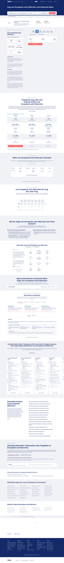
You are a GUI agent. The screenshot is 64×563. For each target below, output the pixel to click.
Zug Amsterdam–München (48, 493)
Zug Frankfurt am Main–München (12, 487)
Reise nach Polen (50, 546)
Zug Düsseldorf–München (11, 493)
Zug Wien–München (35, 491)
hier (41, 181)
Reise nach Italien (50, 548)
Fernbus (16, 1)
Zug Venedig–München (36, 507)
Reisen (48, 540)
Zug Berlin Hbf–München (36, 489)
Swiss (28, 546)
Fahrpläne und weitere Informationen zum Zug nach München (42, 475)
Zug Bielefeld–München (23, 511)
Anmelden (55, 1)
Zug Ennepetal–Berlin (35, 495)
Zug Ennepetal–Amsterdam (11, 497)
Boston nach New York (11, 545)
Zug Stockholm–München (36, 493)
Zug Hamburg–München (36, 485)
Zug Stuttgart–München (48, 487)
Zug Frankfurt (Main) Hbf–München (13, 495)
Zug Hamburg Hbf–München (24, 493)
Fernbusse (19, 540)
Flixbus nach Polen (20, 542)
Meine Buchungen (43, 1)
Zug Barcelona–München (48, 489)
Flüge (19, 1)
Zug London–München (48, 485)
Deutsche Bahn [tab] (32, 352)
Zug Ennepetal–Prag (23, 497)
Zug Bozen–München (47, 509)
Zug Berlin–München (10, 485)
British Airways (29, 545)
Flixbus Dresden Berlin (21, 546)
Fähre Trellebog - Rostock (41, 546)
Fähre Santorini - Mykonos (41, 542)
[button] (30, 13)
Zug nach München (16, 516)
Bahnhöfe (9, 548)
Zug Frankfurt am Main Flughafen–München (27, 487)
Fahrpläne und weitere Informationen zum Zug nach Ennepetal (18, 475)
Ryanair (28, 542)
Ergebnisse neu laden (31, 164)
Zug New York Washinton (11, 542)
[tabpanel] (32, 375)
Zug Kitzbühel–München (48, 507)
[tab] (32, 34)
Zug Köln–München (23, 489)
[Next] (55, 31)
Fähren (22, 1)
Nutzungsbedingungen (24, 560)
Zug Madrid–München (11, 491)
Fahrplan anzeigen (11, 53)
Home (8, 516)
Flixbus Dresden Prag (21, 545)
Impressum (17, 560)
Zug (13, 1)
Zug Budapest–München (11, 509)
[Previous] (18, 200)
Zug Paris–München (23, 485)
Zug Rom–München (35, 487)
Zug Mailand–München (11, 489)
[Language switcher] (37, 1)
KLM (28, 548)
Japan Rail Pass (49, 542)
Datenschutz (32, 560)
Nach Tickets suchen (11, 42)
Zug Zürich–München (23, 495)
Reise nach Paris (50, 545)
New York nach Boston (11, 546)
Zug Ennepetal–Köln (47, 495)
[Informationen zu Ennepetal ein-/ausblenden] (55, 464)
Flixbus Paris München (21, 548)
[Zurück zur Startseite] (10, 1)
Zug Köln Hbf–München (23, 491)
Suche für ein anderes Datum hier (32, 175)
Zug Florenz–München (48, 491)
